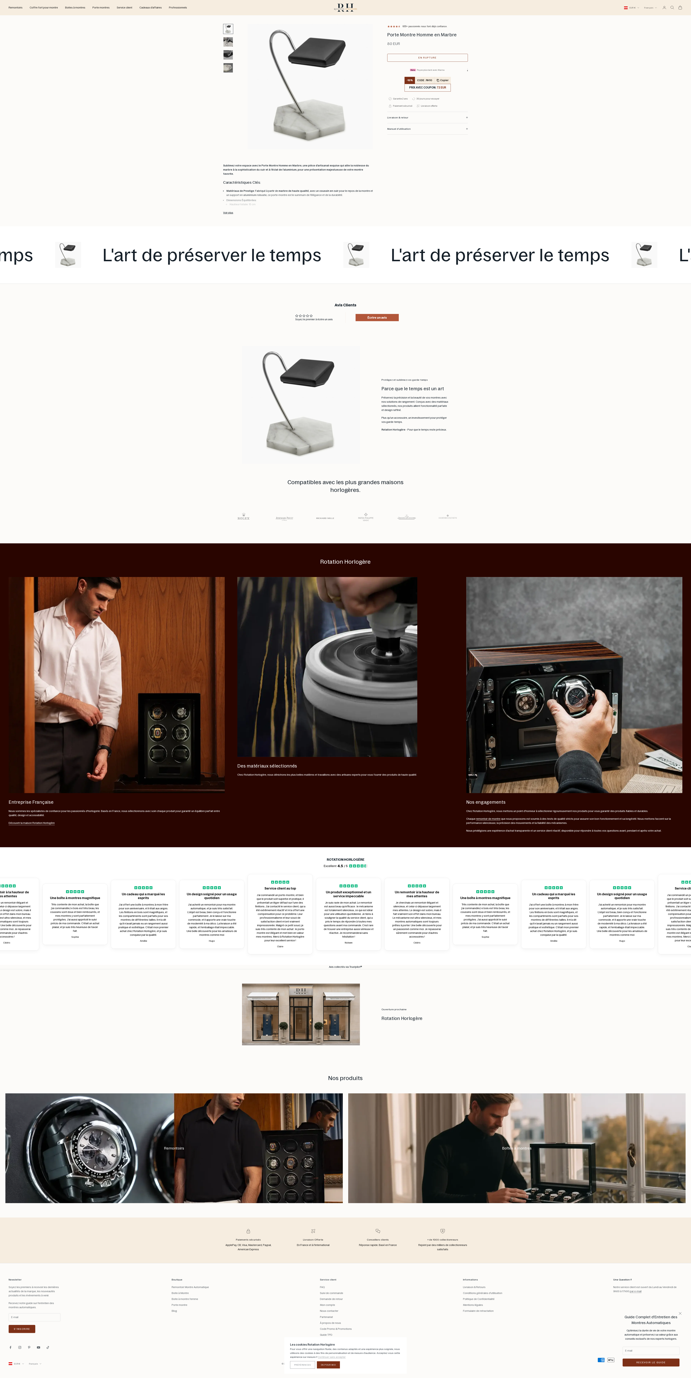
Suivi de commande (331, 1293)
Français (648, 7)
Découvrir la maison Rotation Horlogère (32, 823)
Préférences (302, 1365)
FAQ (322, 1287)
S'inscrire (22, 1328)
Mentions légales (473, 1305)
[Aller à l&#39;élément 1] (228, 29)
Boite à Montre (180, 1293)
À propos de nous (330, 1323)
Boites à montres (75, 7)
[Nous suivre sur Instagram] (20, 1347)
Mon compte (327, 1305)
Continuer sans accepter (332, 1357)
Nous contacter (329, 1311)
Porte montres (101, 7)
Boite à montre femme (185, 1299)
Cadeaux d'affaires (150, 7)
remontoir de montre (488, 818)
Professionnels (178, 7)
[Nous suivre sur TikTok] (48, 1347)
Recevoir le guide (651, 1362)
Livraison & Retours (474, 1287)
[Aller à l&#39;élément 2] (228, 42)
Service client (124, 7)
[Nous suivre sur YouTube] (38, 1347)
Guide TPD (326, 1334)
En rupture (427, 57)
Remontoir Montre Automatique (190, 1287)
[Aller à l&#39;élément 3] (228, 55)
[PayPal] (467, 69)
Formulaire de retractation (478, 1311)
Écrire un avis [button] (377, 317)
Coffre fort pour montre (44, 7)
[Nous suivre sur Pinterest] (29, 1347)
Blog (174, 1311)
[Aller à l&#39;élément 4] (228, 68)
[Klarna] (467, 70)
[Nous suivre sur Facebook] (10, 1347)
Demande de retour (331, 1299)
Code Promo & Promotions (336, 1329)
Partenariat (326, 1317)
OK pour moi (328, 1365)
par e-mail (636, 1291)
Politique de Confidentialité (478, 1299)
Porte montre (179, 1305)
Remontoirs (15, 7)
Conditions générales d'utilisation (482, 1293)
